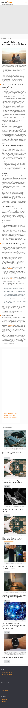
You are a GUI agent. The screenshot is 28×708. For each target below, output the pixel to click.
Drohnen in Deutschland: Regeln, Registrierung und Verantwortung (12, 481)
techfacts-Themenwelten (7, 672)
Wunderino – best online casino (10, 413)
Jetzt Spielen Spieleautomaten (10, 417)
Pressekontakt (5, 685)
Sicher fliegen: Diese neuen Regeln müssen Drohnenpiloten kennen (12, 538)
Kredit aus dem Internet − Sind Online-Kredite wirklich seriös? (13, 567)
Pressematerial (5, 690)
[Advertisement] (14, 20)
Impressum (4, 701)
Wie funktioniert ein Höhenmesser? (12, 657)
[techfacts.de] (6, 3)
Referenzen (4, 688)
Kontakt (3, 703)
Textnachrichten (10, 325)
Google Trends (9, 268)
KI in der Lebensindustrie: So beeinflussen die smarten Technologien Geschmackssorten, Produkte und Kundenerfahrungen (13, 626)
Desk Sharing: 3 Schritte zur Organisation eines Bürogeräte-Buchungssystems (14, 596)
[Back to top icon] (25, 705)
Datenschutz (4, 699)
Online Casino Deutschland (9, 415)
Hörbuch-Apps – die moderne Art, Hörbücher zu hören (12, 453)
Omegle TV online (13, 278)
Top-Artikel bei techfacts (7, 674)
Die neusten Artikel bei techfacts (8, 676)
